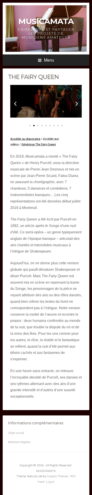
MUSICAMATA (46, 21)
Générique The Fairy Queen (38, 144)
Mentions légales (19, 442)
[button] (15, 103)
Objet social (16, 433)
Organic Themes (57, 476)
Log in (50, 481)
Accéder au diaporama (25, 138)
